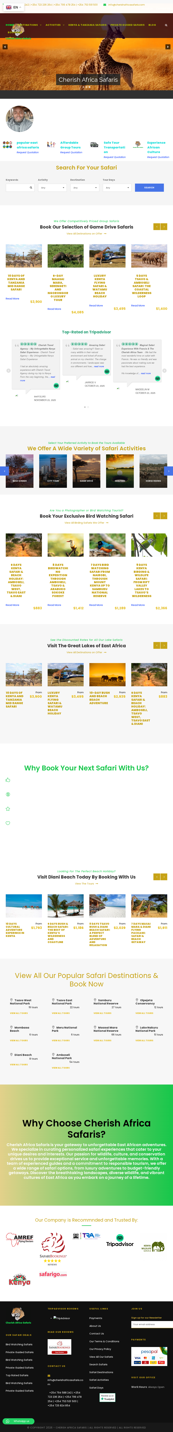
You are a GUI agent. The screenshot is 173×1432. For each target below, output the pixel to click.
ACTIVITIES (53, 25)
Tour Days (109, 180)
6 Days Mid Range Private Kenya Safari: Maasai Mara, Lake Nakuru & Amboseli (140, 706)
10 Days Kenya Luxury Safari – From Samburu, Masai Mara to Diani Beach (141, 934)
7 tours (153, 485)
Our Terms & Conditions (104, 1341)
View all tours (19, 1013)
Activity (43, 180)
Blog (152, 25)
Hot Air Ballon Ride (153, 479)
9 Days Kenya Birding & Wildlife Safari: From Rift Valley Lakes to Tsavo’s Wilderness (99, 580)
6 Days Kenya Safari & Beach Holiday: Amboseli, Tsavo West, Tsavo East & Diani (98, 708)
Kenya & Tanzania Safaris (87, 25)
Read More (12, 309)
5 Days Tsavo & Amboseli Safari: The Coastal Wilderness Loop (99, 286)
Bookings (15, 32)
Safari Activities (99, 1380)
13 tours (19, 485)
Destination (77, 180)
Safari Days (96, 1387)
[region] (86, 46)
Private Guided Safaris (127, 25)
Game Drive (53, 480)
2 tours (120, 485)
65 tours (53, 485)
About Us (147, 8)
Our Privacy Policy (100, 1349)
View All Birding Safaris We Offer (84, 522)
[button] (5, 46)
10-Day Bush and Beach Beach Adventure (141, 281)
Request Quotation (28, 152)
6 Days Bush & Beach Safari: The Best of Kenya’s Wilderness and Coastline (16, 933)
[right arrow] (163, 226)
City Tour (19, 480)
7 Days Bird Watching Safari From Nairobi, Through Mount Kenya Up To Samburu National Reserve (58, 580)
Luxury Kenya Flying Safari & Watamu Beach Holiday (58, 286)
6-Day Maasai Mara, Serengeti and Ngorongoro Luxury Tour (16, 288)
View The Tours (84, 883)
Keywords (12, 180)
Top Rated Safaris (17, 1375)
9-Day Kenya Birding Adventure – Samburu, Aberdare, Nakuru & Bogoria (141, 577)
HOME (10, 25)
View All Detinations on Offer (84, 233)
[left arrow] (156, 226)
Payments (95, 1318)
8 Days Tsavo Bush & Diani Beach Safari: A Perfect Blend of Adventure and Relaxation (58, 934)
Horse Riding (120, 480)
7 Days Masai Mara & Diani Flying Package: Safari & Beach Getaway (99, 933)
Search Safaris (98, 1364)
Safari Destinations (101, 1372)
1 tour (86, 485)
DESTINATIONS (28, 25)
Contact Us (163, 8)
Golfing (86, 480)
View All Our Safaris (101, 1357)
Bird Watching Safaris (19, 1344)
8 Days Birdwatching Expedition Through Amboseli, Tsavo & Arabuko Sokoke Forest (16, 580)
